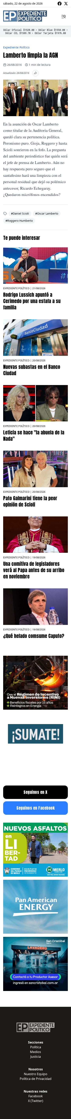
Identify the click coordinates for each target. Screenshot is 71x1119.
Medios (35, 1052)
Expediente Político (16, 47)
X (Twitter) (35, 1101)
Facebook (35, 1096)
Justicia (35, 1056)
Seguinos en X (35, 792)
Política (35, 1047)
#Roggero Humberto (19, 220)
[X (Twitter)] (66, 4)
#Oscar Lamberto (46, 213)
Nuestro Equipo (35, 1074)
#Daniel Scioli (20, 213)
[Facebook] (60, 4)
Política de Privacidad (35, 1079)
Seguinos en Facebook (35, 808)
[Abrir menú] (63, 16)
